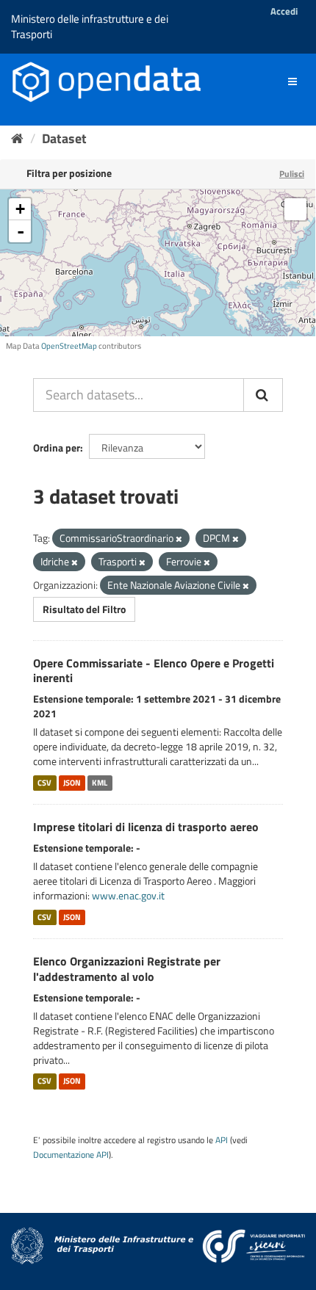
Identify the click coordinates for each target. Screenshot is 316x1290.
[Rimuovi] (179, 539)
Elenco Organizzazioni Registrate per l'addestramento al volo (126, 968)
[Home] (17, 138)
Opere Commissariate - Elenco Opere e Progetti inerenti (153, 670)
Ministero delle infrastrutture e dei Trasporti (89, 26)
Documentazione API (71, 1155)
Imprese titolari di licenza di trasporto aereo (146, 827)
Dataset (64, 138)
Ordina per (56, 447)
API (221, 1140)
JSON (72, 783)
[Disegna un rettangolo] (295, 209)
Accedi (284, 11)
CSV (44, 783)
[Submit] (263, 395)
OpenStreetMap (69, 346)
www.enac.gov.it (128, 895)
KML (99, 783)
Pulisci (291, 174)
